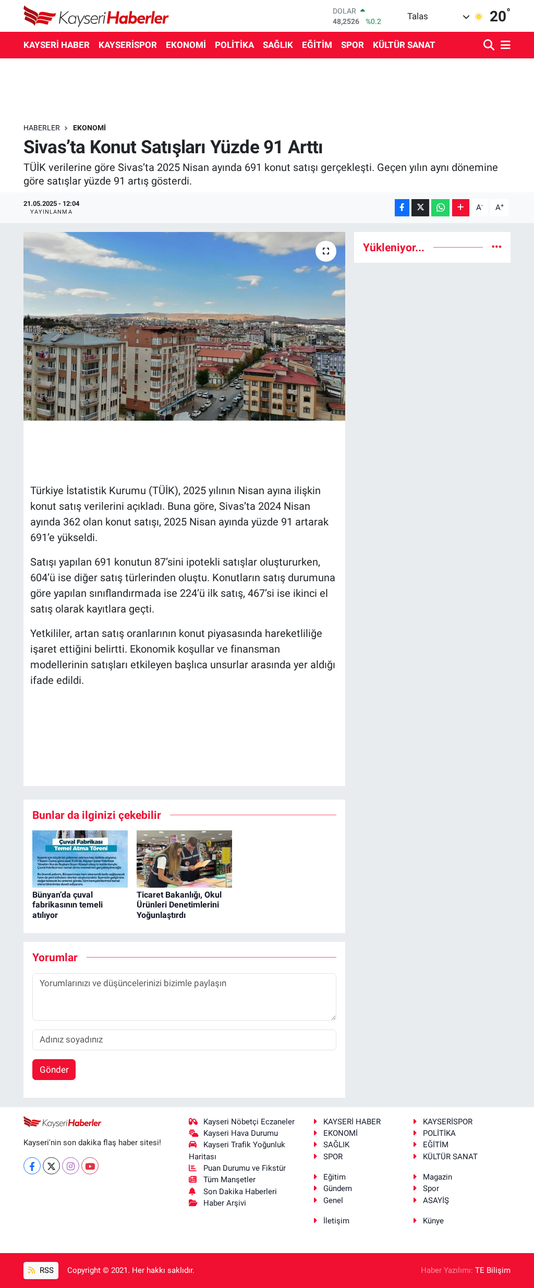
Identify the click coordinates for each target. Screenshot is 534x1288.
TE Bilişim (493, 1270)
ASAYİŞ (436, 1200)
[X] (51, 1165)
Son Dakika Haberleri (240, 1191)
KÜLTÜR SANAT (404, 45)
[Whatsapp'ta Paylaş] (440, 207)
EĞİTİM (317, 45)
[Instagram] (70, 1165)
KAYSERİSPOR (128, 45)
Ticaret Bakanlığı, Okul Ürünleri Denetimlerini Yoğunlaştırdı (179, 904)
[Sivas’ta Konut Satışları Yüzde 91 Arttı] (184, 326)
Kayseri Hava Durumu (240, 1133)
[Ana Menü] (503, 45)
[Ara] (489, 45)
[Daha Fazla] (460, 207)
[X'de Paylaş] (420, 207)
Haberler (41, 128)
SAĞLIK (278, 45)
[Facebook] (32, 1165)
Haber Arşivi (224, 1203)
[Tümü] (497, 247)
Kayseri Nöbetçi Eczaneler (249, 1121)
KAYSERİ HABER (56, 45)
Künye (433, 1220)
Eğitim (334, 1177)
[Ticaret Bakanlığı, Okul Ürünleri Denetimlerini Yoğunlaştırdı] (184, 858)
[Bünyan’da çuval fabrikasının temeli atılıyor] (80, 858)
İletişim (336, 1220)
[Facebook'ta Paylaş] (402, 207)
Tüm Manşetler (229, 1179)
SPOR (352, 45)
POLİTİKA (234, 45)
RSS (46, 1270)
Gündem (337, 1188)
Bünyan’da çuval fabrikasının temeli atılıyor (67, 904)
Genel (333, 1200)
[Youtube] (90, 1165)
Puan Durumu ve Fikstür (244, 1168)
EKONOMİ (186, 45)
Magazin (437, 1177)
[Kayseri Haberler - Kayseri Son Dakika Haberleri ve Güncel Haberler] (96, 16)
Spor (431, 1188)
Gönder (54, 1069)
